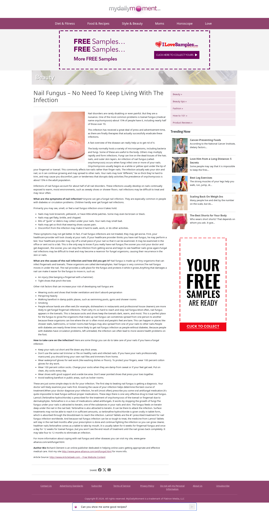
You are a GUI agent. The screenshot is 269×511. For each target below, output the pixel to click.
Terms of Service (121, 485)
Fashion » (178, 108)
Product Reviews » (182, 122)
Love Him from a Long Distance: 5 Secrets (210, 160)
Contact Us (46, 485)
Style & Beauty (132, 23)
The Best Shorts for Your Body (208, 215)
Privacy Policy (147, 485)
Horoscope (185, 23)
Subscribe (96, 485)
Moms (159, 23)
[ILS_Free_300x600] (203, 284)
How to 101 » (180, 115)
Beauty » (177, 94)
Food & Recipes (98, 23)
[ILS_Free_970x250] (134, 49)
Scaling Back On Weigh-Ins (206, 196)
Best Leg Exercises (201, 177)
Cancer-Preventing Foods (205, 140)
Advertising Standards (71, 485)
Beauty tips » (180, 101)
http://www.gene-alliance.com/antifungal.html (87, 451)
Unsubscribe (222, 485)
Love (208, 23)
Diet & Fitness (65, 23)
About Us (197, 485)
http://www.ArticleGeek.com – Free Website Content (77, 457)
